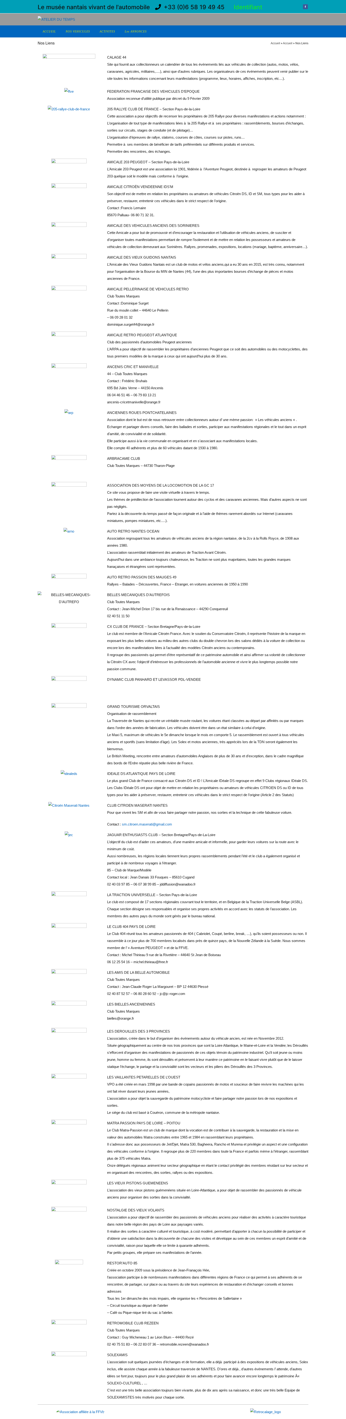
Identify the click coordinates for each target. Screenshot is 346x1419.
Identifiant (248, 7)
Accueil (275, 43)
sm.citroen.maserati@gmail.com (147, 824)
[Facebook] (305, 7)
